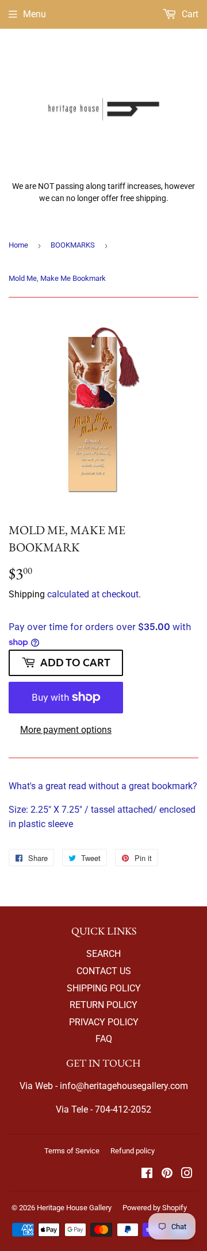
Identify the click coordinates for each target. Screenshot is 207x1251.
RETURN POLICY (103, 1004)
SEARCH (103, 953)
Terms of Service (71, 1150)
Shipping (27, 594)
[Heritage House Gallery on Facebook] (147, 1174)
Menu (34, 14)
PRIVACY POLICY (104, 1022)
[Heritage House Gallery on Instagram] (187, 1174)
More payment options (66, 729)
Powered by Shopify (154, 1207)
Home (18, 245)
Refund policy (132, 1150)
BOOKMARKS (73, 245)
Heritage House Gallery (74, 1207)
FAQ (103, 1038)
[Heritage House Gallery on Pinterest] (167, 1174)
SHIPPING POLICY (104, 988)
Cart (188, 14)
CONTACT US (103, 971)
